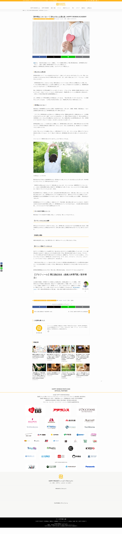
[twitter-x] (88, 0)
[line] (92, 0)
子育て (65, 18)
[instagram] (90, 0)
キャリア (61, 18)
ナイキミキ (39, 332)
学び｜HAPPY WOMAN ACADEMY (39, 18)
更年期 (68, 18)
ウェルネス (57, 18)
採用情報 (56, 521)
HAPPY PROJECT (39, 521)
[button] (39, 57)
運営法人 (51, 521)
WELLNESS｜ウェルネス (50, 18)
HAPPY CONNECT (82, 521)
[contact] (96, 0)
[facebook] (87, 0)
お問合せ (70, 521)
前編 (34, 62)
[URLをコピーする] (82, 57)
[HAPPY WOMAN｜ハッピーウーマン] (61, 4)
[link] (48, 331)
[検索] (98, 0)
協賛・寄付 (75, 521)
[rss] (95, 0)
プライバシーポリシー (63, 521)
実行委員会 (46, 521)
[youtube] (93, 0)
